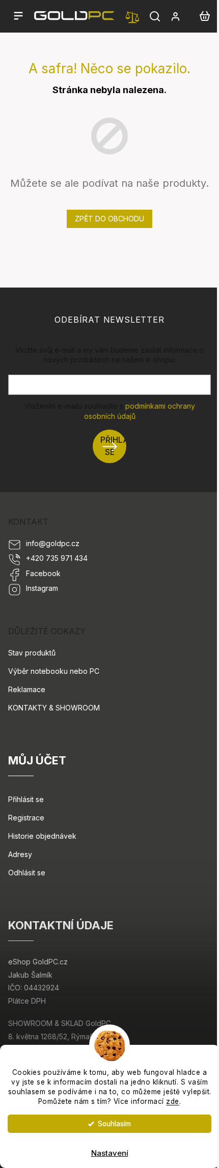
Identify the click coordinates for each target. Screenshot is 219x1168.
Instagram (42, 588)
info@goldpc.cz (52, 543)
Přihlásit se (113, 446)
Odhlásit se (26, 872)
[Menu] (18, 16)
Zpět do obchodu (109, 218)
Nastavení (109, 1153)
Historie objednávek (42, 836)
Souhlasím (114, 1124)
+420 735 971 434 (57, 558)
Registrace (26, 817)
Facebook (43, 573)
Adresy (20, 854)
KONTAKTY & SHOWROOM (54, 707)
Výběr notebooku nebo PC (53, 671)
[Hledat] (155, 16)
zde (172, 1101)
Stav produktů (32, 652)
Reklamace (26, 689)
